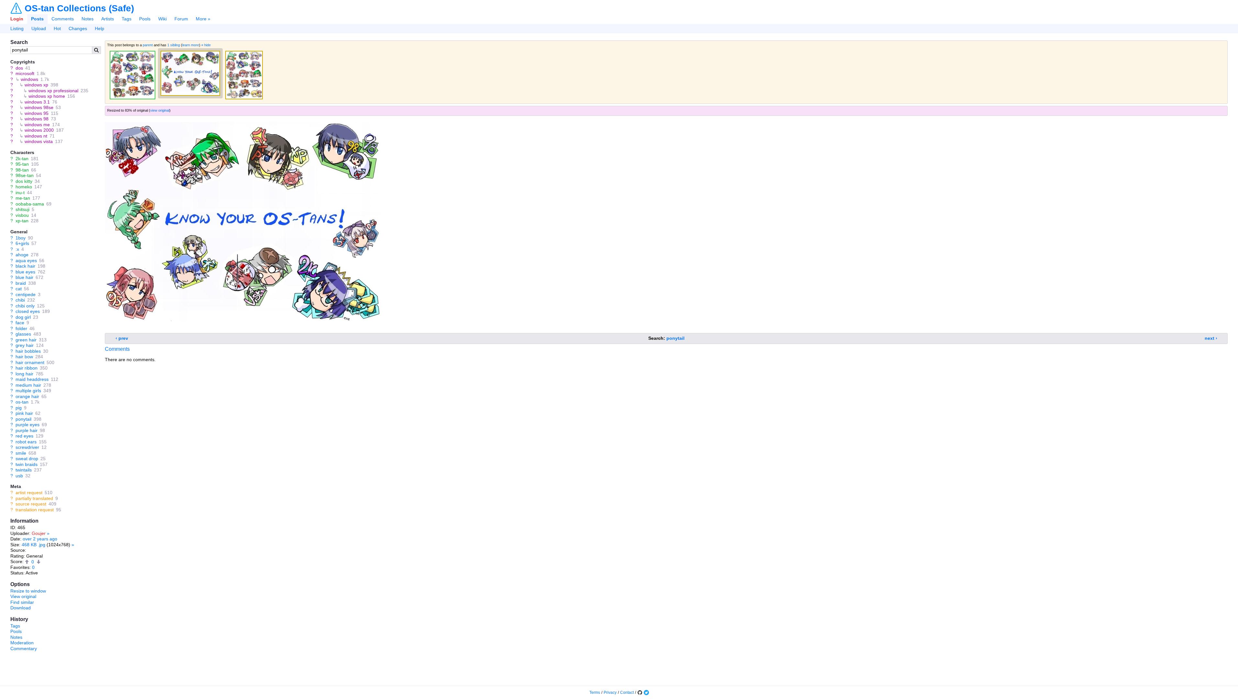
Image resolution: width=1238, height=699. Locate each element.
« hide (206, 45)
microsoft (25, 73)
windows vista (39, 141)
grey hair (25, 345)
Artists (107, 18)
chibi (20, 300)
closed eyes (28, 311)
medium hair (28, 385)
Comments (62, 18)
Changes (78, 28)
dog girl (23, 317)
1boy (21, 237)
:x (17, 249)
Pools (145, 18)
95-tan (22, 164)
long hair (24, 373)
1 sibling (173, 45)
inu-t (20, 192)
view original (159, 110)
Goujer (39, 533)
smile (21, 453)
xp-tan (22, 220)
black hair (25, 266)
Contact (627, 692)
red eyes (24, 435)
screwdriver (27, 447)
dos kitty (24, 181)
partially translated (34, 498)
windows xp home (46, 96)
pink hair (24, 413)
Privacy (610, 692)
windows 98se (39, 107)
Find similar (22, 602)
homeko (24, 186)
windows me (37, 124)
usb (19, 475)
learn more (190, 45)
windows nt (36, 136)
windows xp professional (53, 90)
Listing (17, 28)
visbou (22, 215)
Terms (594, 692)
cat (19, 288)
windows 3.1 (37, 102)
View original (23, 596)
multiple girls (28, 390)
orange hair (27, 396)
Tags (126, 18)
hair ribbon (27, 368)
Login (16, 18)
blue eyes (25, 271)
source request (31, 503)
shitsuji (22, 209)
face (20, 322)
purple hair (27, 430)
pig (19, 407)
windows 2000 (39, 130)
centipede (26, 294)
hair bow (24, 356)
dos (19, 68)
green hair (26, 339)
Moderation (22, 642)
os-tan (22, 402)
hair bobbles (28, 351)
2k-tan (22, 158)
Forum (181, 18)
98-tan (22, 169)
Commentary (23, 648)
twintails (24, 469)
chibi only (25, 305)
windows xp (36, 84)
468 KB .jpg (33, 544)
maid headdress (32, 379)
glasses (23, 334)
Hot (57, 28)
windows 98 (37, 118)
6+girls (22, 243)
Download (20, 607)
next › (1211, 338)
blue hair (24, 277)
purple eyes (27, 424)
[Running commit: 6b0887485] (639, 692)
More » (203, 18)
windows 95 (37, 113)
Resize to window (28, 591)
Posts (37, 18)
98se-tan (25, 175)
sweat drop (27, 458)
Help (99, 28)
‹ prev (122, 338)
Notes (88, 18)
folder (21, 328)
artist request (29, 492)
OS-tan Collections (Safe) (79, 8)
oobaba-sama (30, 203)
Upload (38, 28)
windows (29, 79)
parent (148, 45)
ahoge (22, 254)
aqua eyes (26, 260)
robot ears (26, 441)
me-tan (23, 198)
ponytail (23, 419)
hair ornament (30, 362)
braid (21, 283)
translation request (35, 509)
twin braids (27, 464)
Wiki (162, 18)
